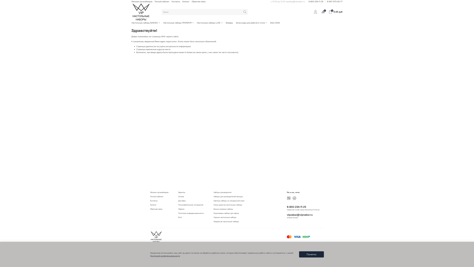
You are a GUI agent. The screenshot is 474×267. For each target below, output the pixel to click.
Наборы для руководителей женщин (228, 196)
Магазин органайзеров (142, 1)
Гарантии (181, 192)
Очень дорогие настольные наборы (228, 205)
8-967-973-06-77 (334, 1)
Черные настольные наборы (225, 217)
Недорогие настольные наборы (226, 221)
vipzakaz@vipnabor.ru (300, 214)
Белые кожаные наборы (223, 209)
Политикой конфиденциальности (165, 256)
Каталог (185, 1)
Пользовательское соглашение (190, 205)
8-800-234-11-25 (316, 1)
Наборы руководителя (222, 192)
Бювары (229, 23)
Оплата (181, 196)
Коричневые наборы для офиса (226, 213)
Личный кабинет (162, 1)
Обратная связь (199, 1)
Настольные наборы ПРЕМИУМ (177, 23)
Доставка (182, 201)
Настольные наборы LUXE (208, 23)
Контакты (176, 1)
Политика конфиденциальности (191, 213)
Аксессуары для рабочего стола (250, 23)
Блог (180, 217)
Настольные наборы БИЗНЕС (145, 23)
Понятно (311, 254)
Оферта (181, 209)
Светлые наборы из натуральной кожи (229, 201)
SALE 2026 (275, 23)
